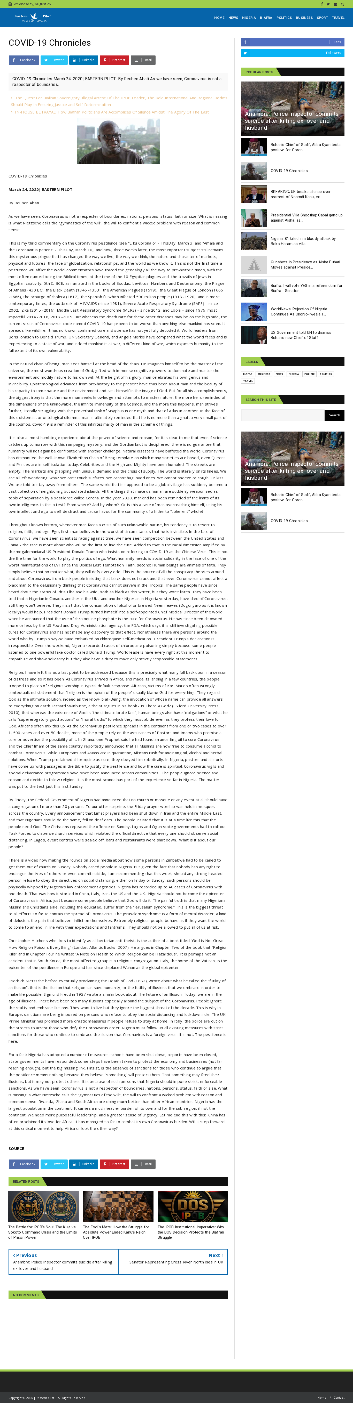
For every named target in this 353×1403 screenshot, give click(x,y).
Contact (339, 1397)
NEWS (233, 18)
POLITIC (309, 374)
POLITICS (284, 18)
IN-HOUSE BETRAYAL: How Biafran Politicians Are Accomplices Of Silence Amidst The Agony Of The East (112, 112)
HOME (219, 18)
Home (322, 1397)
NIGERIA (249, 18)
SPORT (322, 18)
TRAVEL (338, 18)
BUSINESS (304, 18)
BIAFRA (266, 18)
